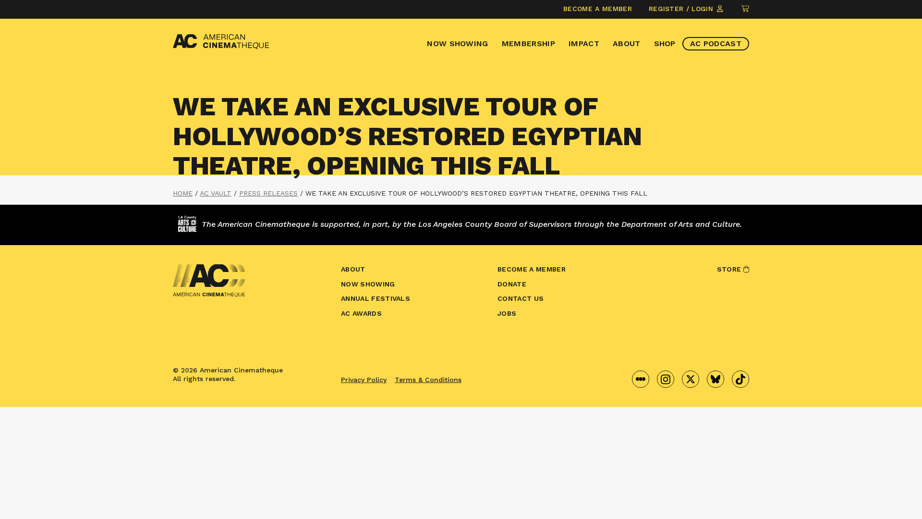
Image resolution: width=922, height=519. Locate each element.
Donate (511, 284)
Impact (584, 43)
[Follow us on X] (690, 379)
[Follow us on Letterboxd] (640, 379)
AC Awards (361, 313)
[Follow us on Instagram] (665, 379)
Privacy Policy (364, 379)
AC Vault (215, 193)
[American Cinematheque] (221, 41)
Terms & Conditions (428, 379)
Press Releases (268, 193)
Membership (528, 43)
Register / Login (682, 8)
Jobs (506, 313)
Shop (665, 43)
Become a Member (597, 8)
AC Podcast (715, 43)
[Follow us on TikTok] (740, 379)
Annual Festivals (375, 298)
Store (730, 269)
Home (183, 193)
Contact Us (520, 298)
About (627, 43)
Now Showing (457, 43)
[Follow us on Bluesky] (715, 379)
